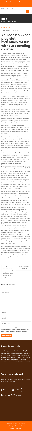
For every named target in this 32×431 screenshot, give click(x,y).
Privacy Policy (9, 426)
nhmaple (15, 30)
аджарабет (16, 139)
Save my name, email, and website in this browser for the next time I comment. (15, 331)
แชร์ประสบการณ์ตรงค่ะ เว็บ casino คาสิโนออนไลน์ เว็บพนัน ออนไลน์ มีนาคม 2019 (8, 272)
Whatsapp (7, 390)
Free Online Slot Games (24, 268)
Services (19, 428)
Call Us (17, 390)
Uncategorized (5, 27)
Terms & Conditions (21, 426)
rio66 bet (22, 35)
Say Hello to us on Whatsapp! (14, 2)
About (12, 428)
